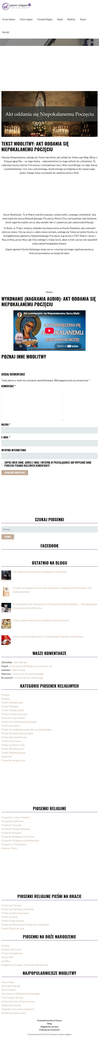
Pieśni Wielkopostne (13, 752)
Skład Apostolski (11, 1005)
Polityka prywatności (49, 1029)
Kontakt (5, 32)
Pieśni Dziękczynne (12, 710)
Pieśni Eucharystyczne (14, 714)
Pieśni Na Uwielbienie (14, 737)
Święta (83, 19)
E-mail (5, 437)
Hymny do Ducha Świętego (28, 673)
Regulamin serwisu (49, 1026)
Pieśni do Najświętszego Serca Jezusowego (26, 729)
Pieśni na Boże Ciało (13, 744)
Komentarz (8, 386)
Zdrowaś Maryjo (10, 985)
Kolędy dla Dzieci (11, 949)
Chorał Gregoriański (13, 717)
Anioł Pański (8, 989)
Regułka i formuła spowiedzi (17, 1009)
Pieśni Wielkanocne (12, 748)
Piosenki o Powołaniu (14, 844)
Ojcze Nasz (7, 982)
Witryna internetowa (13, 450)
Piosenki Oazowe (11, 825)
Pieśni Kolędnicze (11, 953)
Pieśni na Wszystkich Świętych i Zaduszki (25, 924)
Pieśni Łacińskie (10, 725)
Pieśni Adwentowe (12, 702)
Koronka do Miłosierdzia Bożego (20, 993)
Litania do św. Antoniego (29, 677)
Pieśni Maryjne (10, 706)
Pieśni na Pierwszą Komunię (17, 909)
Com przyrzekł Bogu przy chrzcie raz (31, 666)
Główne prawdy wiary (13, 1012)
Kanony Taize (9, 848)
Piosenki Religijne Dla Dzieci (18, 836)
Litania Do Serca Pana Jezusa (18, 1001)
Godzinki (6, 756)
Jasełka (5, 960)
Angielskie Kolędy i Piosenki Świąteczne (24, 964)
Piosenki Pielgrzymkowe (15, 828)
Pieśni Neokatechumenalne (17, 733)
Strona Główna (8, 19)
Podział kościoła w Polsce (49, 1020)
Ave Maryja (20, 662)
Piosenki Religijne (44, 19)
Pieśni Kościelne (11, 741)
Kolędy (60, 19)
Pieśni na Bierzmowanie (15, 912)
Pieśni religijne (26, 19)
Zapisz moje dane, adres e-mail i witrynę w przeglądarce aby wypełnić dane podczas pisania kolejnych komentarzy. (47, 464)
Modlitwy (71, 19)
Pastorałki (7, 957)
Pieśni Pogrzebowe (12, 920)
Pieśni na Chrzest (11, 905)
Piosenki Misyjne (11, 832)
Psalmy (5, 698)
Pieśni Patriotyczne (12, 928)
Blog (49, 1023)
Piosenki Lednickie (12, 821)
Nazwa (5, 424)
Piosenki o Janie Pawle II (15, 817)
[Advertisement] (49, 65)
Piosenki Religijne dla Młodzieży (20, 840)
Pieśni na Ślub (9, 916)
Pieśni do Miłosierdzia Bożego (19, 721)
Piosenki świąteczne (13, 760)
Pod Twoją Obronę (12, 997)
